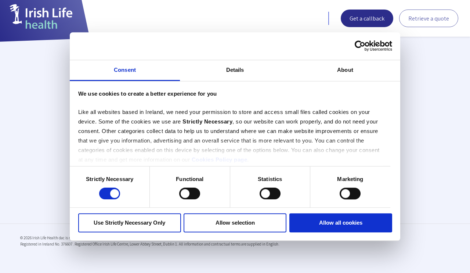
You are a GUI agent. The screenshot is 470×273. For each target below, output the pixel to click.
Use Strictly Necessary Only (129, 223)
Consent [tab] (125, 70)
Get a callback (367, 18)
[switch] (189, 193)
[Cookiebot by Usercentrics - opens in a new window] (360, 45)
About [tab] (345, 70)
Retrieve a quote (428, 18)
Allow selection (235, 223)
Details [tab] (235, 70)
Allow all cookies (340, 223)
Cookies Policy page (219, 159)
